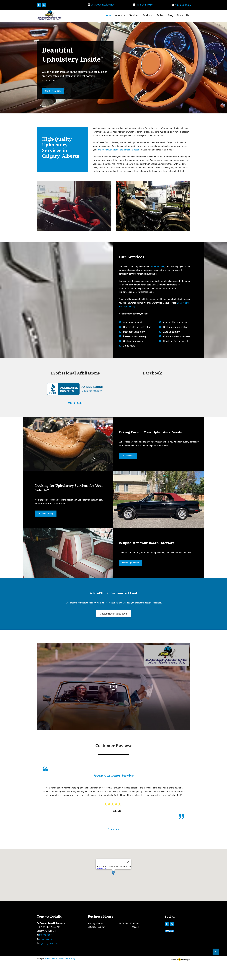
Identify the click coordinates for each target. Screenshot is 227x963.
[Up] (216, 952)
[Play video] (113, 686)
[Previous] (14, 797)
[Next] (212, 797)
